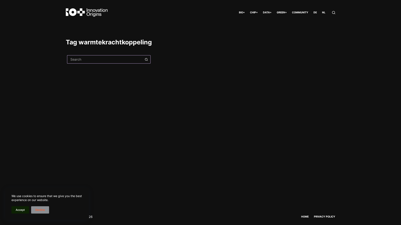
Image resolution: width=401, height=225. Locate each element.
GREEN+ (282, 12)
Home (305, 216)
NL (323, 12)
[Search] (333, 12)
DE (315, 12)
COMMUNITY (300, 12)
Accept (20, 209)
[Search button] (146, 59)
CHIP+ (254, 12)
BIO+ (242, 12)
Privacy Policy (324, 216)
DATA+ (267, 12)
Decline (40, 209)
